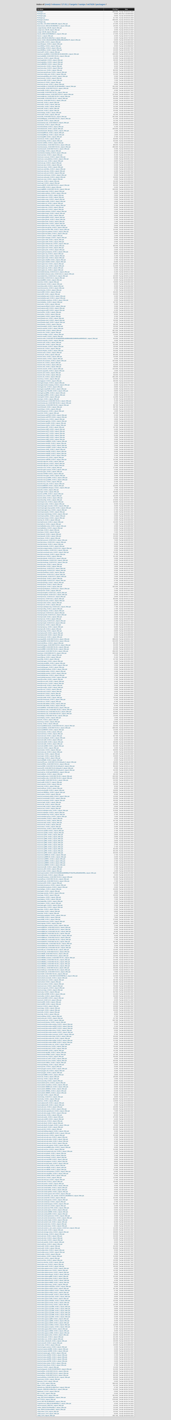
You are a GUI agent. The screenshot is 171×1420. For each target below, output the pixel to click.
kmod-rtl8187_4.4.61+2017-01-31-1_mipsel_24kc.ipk (52, 955)
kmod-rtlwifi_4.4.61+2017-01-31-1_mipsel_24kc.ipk (52, 974)
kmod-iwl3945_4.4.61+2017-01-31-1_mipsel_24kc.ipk (53, 647)
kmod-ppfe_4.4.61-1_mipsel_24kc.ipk (48, 891)
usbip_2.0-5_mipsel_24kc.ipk (46, 1415)
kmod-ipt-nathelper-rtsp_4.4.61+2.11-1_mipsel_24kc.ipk (54, 606)
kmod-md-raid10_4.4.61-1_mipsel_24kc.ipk (50, 742)
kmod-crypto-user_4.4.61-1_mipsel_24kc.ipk (50, 266)
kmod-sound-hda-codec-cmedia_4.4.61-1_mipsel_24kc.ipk (55, 1032)
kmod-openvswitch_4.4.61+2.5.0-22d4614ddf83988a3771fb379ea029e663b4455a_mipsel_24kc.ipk (66, 873)
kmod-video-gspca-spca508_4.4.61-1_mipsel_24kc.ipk (53, 1314)
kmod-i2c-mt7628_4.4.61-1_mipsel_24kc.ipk (50, 473)
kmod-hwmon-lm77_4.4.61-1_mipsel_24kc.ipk (51, 433)
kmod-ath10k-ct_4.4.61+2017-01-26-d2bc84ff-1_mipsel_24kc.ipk (56, 86)
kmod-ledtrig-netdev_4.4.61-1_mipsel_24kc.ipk (51, 671)
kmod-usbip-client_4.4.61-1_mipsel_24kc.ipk (50, 1250)
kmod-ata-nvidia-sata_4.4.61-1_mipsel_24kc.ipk (51, 74)
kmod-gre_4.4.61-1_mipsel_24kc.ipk (48, 399)
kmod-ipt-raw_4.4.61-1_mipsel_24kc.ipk (49, 619)
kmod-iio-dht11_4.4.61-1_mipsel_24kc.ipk (49, 498)
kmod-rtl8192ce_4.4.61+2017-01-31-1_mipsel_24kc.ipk (53, 959)
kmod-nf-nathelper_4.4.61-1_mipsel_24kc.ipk (50, 812)
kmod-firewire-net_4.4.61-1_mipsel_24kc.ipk (50, 318)
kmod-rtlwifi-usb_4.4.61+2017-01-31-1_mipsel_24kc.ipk (53, 971)
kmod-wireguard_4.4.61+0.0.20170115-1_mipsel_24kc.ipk (54, 1369)
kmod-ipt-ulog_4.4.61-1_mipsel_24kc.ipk (49, 631)
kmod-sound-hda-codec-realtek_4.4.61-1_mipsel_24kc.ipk (54, 1040)
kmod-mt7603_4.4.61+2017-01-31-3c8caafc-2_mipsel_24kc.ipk (56, 766)
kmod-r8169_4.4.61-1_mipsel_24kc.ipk (48, 919)
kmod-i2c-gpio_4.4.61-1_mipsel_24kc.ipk (49, 471)
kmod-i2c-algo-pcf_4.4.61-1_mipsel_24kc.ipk (50, 465)
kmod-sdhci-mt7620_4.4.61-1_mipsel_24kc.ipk (51, 994)
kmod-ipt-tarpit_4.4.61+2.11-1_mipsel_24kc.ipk (51, 623)
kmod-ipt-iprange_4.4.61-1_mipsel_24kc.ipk (50, 582)
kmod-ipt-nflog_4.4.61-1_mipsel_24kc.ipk (49, 608)
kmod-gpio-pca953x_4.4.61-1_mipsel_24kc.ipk (51, 393)
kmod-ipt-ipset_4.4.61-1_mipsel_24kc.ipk (49, 586)
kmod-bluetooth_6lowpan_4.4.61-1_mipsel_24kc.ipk (53, 130)
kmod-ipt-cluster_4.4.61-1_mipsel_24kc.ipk (50, 544)
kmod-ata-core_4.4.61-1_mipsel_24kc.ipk (49, 70)
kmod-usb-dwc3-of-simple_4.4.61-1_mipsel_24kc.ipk (53, 1125)
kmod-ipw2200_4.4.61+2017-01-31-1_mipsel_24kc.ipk (53, 641)
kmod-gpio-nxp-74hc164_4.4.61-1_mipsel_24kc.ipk (52, 391)
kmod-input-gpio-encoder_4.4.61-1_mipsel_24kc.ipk (53, 506)
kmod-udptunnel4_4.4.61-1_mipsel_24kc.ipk (50, 1103)
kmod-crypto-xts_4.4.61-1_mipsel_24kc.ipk (50, 270)
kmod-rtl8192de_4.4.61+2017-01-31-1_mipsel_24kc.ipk (53, 963)
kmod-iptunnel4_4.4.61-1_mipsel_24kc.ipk (50, 633)
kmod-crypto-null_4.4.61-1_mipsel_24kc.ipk (50, 247)
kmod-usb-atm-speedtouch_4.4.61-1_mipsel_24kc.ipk (53, 1111)
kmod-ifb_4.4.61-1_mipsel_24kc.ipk (48, 489)
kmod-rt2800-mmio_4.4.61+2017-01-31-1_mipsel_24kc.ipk (54, 935)
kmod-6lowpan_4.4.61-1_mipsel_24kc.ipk (49, 44)
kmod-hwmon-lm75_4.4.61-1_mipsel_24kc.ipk (51, 431)
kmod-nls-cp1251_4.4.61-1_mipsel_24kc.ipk (50, 832)
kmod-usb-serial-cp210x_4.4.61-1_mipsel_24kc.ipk (52, 1191)
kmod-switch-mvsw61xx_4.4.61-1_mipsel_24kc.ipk (52, 1084)
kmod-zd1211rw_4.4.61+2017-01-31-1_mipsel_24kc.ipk (53, 1377)
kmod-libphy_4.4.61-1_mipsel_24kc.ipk (49, 717)
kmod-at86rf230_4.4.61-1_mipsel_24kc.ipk (50, 64)
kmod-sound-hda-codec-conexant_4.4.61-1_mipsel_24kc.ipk (55, 1034)
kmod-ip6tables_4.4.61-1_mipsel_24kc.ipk (50, 528)
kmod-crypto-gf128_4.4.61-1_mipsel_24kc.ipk (51, 217)
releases (56, 4)
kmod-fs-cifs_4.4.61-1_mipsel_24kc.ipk (49, 332)
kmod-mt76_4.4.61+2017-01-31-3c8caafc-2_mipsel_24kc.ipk (55, 768)
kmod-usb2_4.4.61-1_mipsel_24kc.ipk (48, 1246)
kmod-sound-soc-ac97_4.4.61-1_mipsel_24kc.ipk (52, 1058)
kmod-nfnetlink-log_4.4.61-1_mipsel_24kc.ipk (51, 814)
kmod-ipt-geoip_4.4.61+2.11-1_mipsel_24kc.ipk (51, 570)
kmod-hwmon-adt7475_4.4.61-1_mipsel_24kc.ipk (52, 417)
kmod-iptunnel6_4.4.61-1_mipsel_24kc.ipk (50, 635)
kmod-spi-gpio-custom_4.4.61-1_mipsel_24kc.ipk (52, 1068)
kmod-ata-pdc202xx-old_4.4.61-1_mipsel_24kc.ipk (52, 76)
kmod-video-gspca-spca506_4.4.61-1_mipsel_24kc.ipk (53, 1312)
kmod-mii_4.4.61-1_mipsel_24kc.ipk (48, 748)
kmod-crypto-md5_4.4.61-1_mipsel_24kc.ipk (50, 241)
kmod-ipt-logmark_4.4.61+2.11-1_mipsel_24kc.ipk (52, 594)
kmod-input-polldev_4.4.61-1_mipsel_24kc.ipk (51, 516)
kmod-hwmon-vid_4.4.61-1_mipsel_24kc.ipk (50, 457)
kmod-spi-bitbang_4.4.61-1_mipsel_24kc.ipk (50, 1064)
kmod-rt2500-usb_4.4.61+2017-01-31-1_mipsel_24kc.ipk (54, 931)
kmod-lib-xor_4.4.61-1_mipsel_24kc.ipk (49, 701)
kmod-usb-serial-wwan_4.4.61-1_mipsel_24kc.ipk (52, 1226)
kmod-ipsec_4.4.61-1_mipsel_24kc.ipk (48, 538)
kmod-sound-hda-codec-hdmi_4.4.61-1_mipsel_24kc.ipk (54, 1036)
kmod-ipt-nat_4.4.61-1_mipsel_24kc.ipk (49, 604)
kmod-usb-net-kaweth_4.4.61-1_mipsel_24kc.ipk (52, 1157)
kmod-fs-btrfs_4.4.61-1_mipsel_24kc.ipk (49, 330)
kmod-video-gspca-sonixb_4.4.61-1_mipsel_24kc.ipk (53, 1302)
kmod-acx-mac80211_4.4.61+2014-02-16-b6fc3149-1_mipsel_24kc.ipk (58, 54)
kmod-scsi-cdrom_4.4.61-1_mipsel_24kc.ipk (50, 984)
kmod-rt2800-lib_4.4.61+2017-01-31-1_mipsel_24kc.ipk (53, 933)
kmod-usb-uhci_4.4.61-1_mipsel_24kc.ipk (49, 1238)
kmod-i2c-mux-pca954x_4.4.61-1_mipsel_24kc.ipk (52, 479)
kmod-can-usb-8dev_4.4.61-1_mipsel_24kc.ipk (51, 169)
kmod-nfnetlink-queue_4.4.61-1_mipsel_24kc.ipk (52, 816)
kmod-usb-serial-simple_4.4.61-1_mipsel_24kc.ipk (52, 1220)
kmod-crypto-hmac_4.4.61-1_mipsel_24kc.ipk (51, 223)
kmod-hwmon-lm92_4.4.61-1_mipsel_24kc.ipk (51, 439)
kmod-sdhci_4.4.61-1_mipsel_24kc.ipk (48, 996)
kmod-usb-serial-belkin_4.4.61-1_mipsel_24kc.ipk (52, 1187)
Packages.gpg (41, 15)
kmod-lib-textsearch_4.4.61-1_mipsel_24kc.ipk (51, 699)
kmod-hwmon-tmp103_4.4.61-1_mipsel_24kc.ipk (51, 453)
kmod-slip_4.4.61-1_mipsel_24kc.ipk (48, 1014)
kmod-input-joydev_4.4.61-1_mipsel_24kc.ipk (51, 512)
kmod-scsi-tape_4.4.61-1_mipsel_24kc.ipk (50, 990)
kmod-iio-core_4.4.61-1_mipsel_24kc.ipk (49, 495)
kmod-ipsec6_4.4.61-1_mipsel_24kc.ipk (49, 536)
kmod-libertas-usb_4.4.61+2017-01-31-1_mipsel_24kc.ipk (54, 713)
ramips (82, 4)
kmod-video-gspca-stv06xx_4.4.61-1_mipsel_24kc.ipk (53, 1324)
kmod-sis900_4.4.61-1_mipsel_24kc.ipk (49, 1004)
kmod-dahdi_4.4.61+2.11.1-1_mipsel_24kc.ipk (51, 278)
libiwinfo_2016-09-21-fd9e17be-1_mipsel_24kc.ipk (52, 1389)
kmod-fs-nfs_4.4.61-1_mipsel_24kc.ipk (49, 362)
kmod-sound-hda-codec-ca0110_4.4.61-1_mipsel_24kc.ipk (54, 1026)
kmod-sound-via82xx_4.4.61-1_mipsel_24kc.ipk (51, 1062)
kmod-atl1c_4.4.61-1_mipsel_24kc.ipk (48, 104)
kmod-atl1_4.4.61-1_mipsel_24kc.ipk (48, 102)
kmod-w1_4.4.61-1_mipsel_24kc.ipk (48, 1367)
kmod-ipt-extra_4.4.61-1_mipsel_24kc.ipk (49, 564)
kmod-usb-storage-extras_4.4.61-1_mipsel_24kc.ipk (53, 1232)
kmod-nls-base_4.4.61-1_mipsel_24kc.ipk (49, 828)
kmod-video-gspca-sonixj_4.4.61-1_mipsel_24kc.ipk (53, 1304)
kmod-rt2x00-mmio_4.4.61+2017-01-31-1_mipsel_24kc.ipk (54, 943)
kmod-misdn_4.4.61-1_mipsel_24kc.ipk (49, 750)
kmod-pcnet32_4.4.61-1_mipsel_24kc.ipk (49, 883)
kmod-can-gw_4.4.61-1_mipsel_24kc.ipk (49, 163)
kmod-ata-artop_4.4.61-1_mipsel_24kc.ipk (50, 68)
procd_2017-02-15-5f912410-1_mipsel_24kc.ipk (51, 1401)
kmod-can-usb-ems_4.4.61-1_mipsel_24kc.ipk (51, 171)
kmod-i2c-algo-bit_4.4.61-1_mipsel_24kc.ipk (50, 461)
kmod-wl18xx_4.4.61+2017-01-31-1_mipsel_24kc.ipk (52, 1373)
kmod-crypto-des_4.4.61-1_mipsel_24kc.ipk (50, 207)
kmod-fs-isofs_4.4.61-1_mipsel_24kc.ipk (49, 352)
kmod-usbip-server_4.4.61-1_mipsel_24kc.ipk (51, 1252)
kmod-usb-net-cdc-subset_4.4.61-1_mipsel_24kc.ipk (53, 1145)
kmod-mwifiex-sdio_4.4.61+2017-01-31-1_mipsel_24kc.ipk (54, 778)
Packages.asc (41, 13)
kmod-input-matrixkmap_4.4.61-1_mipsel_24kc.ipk (52, 514)
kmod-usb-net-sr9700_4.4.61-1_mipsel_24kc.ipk (51, 1175)
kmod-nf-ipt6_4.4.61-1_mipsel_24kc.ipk (49, 802)
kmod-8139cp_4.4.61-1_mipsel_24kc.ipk (49, 48)
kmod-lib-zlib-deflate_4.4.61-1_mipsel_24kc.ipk (51, 703)
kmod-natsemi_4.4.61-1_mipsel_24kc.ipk (49, 784)
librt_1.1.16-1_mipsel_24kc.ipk (46, 1393)
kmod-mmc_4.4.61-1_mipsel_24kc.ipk (48, 754)
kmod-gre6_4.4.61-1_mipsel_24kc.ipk (48, 397)
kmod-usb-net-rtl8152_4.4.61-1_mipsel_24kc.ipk (51, 1169)
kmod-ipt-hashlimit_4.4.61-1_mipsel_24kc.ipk (51, 572)
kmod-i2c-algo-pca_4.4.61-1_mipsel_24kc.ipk (51, 463)
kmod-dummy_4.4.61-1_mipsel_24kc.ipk (49, 290)
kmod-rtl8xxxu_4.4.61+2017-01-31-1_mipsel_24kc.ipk (53, 967)
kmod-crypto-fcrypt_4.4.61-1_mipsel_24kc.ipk (51, 213)
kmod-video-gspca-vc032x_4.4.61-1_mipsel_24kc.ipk (53, 1333)
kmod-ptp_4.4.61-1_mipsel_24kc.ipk (48, 913)
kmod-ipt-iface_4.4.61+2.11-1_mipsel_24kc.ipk (51, 574)
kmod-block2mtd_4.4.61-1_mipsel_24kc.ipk (50, 126)
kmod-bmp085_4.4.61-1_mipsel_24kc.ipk (49, 136)
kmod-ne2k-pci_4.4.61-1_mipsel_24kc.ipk (49, 788)
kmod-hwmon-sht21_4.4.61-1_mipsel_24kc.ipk (51, 449)
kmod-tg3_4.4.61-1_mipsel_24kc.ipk (48, 1095)
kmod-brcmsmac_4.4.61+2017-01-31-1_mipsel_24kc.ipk (54, 147)
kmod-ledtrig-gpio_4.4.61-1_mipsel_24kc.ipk (50, 667)
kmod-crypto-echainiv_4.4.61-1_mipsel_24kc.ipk (52, 211)
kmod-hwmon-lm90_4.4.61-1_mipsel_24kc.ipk (51, 437)
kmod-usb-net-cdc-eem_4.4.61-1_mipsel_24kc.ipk (52, 1137)
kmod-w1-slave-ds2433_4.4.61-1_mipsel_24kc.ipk (52, 1359)
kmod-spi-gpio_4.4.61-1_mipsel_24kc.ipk (49, 1072)
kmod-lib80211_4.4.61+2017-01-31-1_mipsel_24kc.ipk (53, 707)
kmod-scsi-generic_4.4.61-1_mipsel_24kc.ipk (50, 988)
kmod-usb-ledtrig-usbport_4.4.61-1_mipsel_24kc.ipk (53, 1131)
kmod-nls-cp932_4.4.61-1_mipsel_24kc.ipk (50, 848)
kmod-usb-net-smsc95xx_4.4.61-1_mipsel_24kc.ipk (52, 1173)
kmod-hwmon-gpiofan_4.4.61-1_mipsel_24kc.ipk (52, 421)
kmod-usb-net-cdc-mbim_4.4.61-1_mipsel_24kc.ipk (52, 1141)
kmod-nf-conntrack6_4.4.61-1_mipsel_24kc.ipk (51, 798)
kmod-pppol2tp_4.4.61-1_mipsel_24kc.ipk (50, 901)
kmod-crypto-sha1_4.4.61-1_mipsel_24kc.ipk (50, 257)
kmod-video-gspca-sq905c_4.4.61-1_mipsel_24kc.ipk (53, 1320)
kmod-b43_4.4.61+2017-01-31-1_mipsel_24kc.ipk (52, 116)
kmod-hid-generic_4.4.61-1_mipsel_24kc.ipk (50, 411)
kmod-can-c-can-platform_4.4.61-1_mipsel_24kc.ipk (53, 159)
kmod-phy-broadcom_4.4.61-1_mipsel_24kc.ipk (51, 885)
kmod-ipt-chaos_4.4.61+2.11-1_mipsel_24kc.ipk (51, 542)
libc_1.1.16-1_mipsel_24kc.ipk (46, 1383)
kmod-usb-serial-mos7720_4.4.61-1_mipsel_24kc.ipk (53, 1208)
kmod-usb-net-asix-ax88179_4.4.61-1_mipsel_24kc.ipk (53, 1133)
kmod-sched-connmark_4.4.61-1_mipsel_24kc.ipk (52, 978)
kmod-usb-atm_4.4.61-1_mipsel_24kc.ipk (49, 1115)
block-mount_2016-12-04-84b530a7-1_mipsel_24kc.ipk (53, 26)
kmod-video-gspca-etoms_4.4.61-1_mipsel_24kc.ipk (53, 1272)
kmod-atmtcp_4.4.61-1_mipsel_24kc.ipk (49, 112)
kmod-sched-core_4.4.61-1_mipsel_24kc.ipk (50, 980)
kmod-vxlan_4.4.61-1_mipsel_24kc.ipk (48, 1345)
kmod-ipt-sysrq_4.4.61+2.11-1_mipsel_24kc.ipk (51, 621)
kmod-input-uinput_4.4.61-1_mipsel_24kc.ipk (51, 518)
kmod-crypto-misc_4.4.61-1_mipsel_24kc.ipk (50, 245)
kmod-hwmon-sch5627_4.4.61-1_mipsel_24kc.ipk (52, 447)
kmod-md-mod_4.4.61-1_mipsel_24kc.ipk (49, 736)
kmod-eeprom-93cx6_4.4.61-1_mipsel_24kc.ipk (51, 306)
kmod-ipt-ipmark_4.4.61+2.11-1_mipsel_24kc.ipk (51, 576)
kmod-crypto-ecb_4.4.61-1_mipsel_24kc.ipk (50, 209)
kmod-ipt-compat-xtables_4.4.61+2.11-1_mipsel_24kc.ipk (54, 548)
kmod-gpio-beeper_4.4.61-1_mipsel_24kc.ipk (50, 383)
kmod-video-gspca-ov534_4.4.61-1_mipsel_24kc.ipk (53, 1292)
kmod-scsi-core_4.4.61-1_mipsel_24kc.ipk (50, 986)
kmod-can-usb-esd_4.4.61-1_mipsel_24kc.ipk (51, 173)
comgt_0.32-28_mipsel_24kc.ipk (47, 32)
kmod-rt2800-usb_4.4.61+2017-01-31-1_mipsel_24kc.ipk (54, 939)
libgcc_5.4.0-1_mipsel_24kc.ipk (46, 1385)
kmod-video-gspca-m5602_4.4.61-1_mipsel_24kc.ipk (53, 1282)
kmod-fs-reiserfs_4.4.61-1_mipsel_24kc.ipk (50, 368)
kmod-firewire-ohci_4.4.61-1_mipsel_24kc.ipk (51, 320)
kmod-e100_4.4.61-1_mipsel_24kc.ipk (48, 294)
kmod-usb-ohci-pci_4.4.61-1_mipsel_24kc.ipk (51, 1179)
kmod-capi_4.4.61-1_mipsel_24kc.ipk (48, 183)
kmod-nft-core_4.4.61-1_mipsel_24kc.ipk (49, 820)
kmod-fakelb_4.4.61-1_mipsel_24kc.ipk (49, 316)
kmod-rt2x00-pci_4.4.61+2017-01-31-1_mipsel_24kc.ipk (53, 945)
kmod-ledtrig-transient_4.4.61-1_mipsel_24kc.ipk (52, 677)
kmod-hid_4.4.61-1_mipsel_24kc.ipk (48, 413)
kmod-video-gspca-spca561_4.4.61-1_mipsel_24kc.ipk (53, 1316)
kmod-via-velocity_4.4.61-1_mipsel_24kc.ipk (50, 1262)
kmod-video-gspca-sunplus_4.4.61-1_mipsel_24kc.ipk (53, 1327)
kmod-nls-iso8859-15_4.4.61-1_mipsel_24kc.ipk (51, 857)
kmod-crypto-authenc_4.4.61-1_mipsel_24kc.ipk (51, 193)
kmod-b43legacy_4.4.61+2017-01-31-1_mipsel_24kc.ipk (54, 118)
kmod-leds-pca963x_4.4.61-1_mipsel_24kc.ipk (51, 663)
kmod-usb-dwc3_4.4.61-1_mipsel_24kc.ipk (50, 1127)
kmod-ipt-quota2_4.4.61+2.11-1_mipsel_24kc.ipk (51, 614)
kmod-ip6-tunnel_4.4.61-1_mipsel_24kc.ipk (50, 522)
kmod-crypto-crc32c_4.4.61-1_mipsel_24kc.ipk (51, 201)
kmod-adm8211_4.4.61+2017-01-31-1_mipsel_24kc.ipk (53, 56)
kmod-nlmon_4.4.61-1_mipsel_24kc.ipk (49, 826)
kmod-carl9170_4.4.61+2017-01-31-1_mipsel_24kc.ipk (53, 185)
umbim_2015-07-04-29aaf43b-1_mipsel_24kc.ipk (51, 1407)
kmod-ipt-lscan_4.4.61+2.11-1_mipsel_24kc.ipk (51, 596)
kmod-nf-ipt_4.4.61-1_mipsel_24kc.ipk (48, 804)
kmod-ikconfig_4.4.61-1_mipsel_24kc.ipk (49, 500)
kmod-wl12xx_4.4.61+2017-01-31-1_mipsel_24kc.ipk (52, 1371)
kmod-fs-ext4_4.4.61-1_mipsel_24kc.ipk (49, 342)
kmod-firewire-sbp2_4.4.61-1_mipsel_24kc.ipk (51, 322)
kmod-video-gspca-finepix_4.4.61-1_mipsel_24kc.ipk (53, 1274)
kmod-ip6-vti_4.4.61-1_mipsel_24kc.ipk (49, 524)
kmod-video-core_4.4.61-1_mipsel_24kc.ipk (50, 1264)
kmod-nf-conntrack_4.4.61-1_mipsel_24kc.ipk (51, 800)
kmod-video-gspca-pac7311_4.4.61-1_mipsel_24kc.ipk (53, 1296)
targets (73, 4)
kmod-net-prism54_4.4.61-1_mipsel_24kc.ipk (50, 790)
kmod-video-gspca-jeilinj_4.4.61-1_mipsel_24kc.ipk (52, 1278)
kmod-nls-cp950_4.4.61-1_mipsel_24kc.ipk (50, 852)
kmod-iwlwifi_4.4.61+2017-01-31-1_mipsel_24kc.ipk (52, 651)
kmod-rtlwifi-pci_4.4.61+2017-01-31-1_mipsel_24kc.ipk (53, 970)
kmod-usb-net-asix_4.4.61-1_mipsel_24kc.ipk (51, 1135)
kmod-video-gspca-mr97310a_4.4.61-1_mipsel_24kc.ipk (54, 1286)
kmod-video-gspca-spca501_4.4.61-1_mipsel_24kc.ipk (53, 1308)
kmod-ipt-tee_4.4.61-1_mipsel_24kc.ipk (49, 625)
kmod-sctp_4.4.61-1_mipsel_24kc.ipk (48, 992)
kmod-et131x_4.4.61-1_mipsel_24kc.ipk (49, 312)
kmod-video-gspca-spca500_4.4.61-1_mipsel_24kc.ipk (53, 1306)
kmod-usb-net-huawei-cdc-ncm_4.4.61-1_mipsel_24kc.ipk (54, 1151)
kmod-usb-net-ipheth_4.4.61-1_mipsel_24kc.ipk (51, 1153)
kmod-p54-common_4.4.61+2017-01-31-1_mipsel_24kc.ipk (54, 877)
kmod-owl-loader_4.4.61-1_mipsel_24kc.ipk (50, 875)
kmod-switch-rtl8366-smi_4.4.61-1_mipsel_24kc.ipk (52, 1086)
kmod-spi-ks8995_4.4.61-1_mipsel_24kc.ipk (50, 1074)
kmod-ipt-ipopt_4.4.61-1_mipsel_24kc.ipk (49, 578)
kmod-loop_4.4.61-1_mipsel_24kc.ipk (48, 721)
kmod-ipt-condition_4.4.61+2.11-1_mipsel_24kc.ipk (52, 550)
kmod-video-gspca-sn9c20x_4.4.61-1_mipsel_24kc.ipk (53, 1300)
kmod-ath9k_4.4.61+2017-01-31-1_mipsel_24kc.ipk (52, 98)
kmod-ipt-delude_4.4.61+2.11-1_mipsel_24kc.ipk (51, 558)
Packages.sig (41, 21)
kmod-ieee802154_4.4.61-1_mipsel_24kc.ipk (50, 485)
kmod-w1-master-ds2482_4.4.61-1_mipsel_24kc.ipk (52, 1349)
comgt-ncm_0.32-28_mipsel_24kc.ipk (48, 30)
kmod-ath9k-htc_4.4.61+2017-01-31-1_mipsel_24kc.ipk (53, 96)
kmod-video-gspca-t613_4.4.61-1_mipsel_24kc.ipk (52, 1329)
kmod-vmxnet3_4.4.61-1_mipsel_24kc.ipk (49, 1343)
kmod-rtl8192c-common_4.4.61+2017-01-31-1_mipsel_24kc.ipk (56, 957)
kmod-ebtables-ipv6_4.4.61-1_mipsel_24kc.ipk (51, 298)
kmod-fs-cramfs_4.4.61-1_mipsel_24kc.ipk (50, 336)
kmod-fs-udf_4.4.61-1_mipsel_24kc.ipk (49, 372)
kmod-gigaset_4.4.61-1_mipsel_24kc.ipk (49, 381)
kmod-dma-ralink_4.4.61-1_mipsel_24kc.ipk (50, 286)
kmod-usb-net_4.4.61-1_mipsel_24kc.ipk (49, 1177)
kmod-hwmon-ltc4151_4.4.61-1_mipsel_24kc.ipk (51, 443)
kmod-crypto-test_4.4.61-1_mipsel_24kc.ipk (50, 264)
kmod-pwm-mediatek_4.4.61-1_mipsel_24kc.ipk (51, 915)
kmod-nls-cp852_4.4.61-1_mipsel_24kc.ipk (50, 840)
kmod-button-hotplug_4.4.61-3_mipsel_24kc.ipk (51, 153)
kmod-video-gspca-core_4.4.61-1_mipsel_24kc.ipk (52, 1270)
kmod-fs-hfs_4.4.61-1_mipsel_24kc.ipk (49, 348)
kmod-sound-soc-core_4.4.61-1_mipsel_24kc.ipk (52, 1060)
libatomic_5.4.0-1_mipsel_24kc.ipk (47, 1381)
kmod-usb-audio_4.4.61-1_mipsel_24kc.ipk (50, 1117)
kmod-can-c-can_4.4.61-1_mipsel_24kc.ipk (50, 161)
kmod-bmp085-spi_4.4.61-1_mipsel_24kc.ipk (50, 134)
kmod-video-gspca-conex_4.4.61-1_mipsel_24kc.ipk (53, 1268)
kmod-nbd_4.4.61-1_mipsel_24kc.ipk (48, 786)
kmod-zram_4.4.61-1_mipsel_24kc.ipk (48, 1379)
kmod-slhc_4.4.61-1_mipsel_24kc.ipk (48, 1012)
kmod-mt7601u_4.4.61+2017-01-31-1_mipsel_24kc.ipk (53, 764)
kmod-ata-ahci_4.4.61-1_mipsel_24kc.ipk (49, 66)
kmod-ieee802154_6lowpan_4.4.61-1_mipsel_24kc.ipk (53, 487)
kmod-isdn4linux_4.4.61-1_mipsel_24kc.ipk (50, 643)
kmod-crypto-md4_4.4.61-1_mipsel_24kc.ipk (50, 239)
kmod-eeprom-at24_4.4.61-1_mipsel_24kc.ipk (51, 308)
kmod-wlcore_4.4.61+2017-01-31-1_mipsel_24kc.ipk (52, 1375)
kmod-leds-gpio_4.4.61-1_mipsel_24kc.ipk (50, 661)
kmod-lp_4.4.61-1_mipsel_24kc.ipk (47, 723)
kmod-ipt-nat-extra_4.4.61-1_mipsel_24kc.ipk (50, 600)
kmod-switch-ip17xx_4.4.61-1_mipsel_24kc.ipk (51, 1082)
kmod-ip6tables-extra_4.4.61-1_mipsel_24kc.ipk (51, 526)
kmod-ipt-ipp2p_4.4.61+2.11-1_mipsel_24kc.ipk (51, 580)
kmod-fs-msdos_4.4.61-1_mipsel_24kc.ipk (50, 358)
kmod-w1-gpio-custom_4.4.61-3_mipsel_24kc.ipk (52, 1347)
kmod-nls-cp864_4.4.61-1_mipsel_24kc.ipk (50, 844)
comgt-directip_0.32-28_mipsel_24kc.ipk (49, 28)
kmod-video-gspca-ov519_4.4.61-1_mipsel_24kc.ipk (53, 1288)
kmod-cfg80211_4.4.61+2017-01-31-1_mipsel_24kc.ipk (53, 189)
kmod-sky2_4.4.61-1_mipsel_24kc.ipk (48, 1010)
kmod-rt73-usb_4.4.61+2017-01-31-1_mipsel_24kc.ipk (53, 951)
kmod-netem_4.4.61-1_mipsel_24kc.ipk (49, 794)
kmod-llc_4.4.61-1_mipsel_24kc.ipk (47, 719)
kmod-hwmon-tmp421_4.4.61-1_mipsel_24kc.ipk (51, 455)
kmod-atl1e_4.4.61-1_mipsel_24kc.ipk (48, 106)
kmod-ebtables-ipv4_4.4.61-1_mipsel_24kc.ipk (51, 296)
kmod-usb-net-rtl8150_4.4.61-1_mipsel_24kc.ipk (51, 1167)
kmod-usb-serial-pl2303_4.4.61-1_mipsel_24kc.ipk (52, 1214)
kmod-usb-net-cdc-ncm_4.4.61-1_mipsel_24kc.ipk (52, 1143)
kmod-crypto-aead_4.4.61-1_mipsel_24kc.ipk (50, 191)
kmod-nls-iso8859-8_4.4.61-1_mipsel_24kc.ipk (51, 865)
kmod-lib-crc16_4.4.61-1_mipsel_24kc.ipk (49, 685)
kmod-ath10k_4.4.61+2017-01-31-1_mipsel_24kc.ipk (52, 88)
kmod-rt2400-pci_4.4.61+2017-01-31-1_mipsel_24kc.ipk (53, 927)
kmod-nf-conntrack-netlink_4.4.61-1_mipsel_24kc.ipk (53, 796)
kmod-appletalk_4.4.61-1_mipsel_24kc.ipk (50, 60)
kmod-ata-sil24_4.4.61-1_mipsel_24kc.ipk (49, 80)
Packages (40, 11)
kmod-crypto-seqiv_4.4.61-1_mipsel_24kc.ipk (51, 255)
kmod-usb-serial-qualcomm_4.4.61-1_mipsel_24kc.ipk (53, 1216)
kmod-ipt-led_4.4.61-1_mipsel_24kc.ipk (49, 590)
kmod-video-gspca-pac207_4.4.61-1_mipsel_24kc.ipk (53, 1294)
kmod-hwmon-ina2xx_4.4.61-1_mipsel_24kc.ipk (51, 425)
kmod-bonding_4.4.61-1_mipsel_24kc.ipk (49, 141)
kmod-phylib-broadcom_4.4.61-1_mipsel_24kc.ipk (52, 887)
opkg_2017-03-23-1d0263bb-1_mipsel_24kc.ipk (51, 1397)
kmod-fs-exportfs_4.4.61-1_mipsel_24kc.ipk (50, 340)
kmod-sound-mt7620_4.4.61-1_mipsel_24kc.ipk (51, 1054)
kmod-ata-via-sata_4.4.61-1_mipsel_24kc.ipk (50, 84)
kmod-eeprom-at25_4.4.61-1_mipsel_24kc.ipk (51, 310)
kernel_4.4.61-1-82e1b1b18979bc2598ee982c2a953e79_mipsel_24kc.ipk (58, 40)
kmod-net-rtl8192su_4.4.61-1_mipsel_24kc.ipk (51, 792)
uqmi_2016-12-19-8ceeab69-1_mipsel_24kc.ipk (51, 1409)
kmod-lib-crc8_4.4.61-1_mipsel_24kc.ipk (49, 691)
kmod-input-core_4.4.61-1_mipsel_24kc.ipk (50, 502)
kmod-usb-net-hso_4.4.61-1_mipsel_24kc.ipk (50, 1149)
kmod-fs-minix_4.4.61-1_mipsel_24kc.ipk (49, 356)
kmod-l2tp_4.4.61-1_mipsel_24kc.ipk (48, 659)
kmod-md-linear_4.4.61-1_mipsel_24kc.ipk (50, 733)
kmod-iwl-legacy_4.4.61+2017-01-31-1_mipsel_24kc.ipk (53, 645)
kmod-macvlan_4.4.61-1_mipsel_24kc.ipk (49, 731)
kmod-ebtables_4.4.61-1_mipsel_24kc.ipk (49, 302)
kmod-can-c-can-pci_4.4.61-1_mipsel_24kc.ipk (51, 157)
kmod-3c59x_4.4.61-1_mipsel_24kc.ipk (49, 42)
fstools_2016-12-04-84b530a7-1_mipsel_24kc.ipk (52, 34)
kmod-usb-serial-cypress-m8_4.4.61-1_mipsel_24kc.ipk (54, 1193)
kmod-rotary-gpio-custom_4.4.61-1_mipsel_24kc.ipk (53, 925)
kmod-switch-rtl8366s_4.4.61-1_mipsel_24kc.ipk (51, 1091)
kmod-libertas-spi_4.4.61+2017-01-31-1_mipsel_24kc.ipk (54, 711)
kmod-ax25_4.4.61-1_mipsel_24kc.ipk (48, 114)
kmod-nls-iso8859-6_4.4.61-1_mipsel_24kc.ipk (51, 863)
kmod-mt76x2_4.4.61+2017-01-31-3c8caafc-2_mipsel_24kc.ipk (56, 770)
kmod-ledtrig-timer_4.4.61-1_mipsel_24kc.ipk (50, 675)
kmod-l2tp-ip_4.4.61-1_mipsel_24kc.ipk (49, 657)
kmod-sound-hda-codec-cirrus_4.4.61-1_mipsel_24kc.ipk (54, 1030)
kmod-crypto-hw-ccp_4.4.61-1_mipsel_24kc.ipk (51, 225)
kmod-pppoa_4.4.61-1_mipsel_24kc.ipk (49, 897)
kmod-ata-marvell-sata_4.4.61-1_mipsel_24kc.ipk (52, 72)
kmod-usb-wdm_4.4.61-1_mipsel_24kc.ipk (50, 1240)
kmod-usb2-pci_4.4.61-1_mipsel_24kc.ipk (49, 1244)
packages (100, 4)
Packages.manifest (43, 19)
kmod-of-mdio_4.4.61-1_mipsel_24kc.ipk (49, 871)
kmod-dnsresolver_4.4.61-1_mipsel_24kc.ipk (50, 288)
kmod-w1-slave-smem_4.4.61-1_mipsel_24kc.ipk (51, 1363)
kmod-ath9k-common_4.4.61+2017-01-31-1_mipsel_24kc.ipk (55, 94)
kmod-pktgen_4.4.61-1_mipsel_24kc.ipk (49, 889)
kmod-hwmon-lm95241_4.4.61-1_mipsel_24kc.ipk (52, 441)
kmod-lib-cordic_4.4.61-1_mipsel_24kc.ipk (50, 679)
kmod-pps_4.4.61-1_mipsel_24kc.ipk (48, 909)
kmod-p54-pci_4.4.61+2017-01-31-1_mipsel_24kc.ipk (53, 879)
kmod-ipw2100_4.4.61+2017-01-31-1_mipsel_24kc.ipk (53, 639)
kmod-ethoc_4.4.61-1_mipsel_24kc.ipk (48, 314)
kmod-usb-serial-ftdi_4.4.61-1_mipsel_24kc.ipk (51, 1197)
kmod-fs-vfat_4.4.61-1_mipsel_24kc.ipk (49, 374)
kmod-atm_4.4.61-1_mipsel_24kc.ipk (48, 110)
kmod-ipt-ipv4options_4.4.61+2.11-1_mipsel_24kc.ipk (53, 588)
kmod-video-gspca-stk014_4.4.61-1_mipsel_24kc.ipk (53, 1322)
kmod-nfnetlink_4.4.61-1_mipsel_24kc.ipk (49, 818)
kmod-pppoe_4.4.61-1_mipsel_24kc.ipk (49, 899)
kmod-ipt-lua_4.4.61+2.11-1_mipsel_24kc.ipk (50, 598)
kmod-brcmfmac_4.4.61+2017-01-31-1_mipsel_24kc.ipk (53, 145)
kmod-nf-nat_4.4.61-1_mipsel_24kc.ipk (49, 808)
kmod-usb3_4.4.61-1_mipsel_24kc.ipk (48, 1248)
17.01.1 (65, 4)
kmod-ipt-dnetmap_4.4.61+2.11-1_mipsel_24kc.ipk (52, 562)
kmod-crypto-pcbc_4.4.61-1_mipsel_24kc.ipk (50, 249)
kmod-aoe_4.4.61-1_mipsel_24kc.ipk (48, 58)
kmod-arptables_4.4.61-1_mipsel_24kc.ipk (50, 62)
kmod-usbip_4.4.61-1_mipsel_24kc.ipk (48, 1254)
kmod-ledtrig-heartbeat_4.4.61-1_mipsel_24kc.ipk (52, 669)
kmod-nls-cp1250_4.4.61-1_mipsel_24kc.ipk (50, 830)
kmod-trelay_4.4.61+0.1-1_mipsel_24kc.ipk (50, 1097)
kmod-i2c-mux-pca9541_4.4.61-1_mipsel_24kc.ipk (52, 477)
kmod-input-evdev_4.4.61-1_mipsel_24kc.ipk (50, 504)
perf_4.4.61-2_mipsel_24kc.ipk (46, 1399)
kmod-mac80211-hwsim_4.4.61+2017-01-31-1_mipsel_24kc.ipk (56, 725)
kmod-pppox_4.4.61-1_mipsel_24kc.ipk (49, 903)
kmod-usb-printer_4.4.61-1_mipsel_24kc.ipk (50, 1183)
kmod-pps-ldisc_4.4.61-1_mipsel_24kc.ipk (50, 907)
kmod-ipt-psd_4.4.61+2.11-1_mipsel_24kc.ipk (50, 612)
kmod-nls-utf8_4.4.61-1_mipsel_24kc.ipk (49, 869)
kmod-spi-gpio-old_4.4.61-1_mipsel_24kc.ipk (50, 1070)
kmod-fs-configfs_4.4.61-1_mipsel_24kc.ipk (50, 334)
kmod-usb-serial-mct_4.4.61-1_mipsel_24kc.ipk (51, 1205)
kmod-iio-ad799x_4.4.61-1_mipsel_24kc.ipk (50, 493)
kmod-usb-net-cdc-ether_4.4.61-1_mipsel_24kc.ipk (52, 1139)
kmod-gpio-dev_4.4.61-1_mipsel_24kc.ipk (49, 387)
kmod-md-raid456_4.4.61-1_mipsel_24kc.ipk (50, 746)
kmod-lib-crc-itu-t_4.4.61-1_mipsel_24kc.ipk (50, 683)
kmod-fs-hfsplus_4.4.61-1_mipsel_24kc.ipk (50, 350)
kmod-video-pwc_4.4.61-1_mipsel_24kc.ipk (50, 1337)
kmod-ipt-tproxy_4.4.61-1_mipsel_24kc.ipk (50, 627)
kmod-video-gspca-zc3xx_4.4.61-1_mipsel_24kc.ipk (52, 1335)
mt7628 (90, 4)
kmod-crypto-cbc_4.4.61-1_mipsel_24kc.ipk (50, 195)
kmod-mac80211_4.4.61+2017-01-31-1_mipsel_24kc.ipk (53, 727)
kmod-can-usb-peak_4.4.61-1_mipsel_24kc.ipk (51, 177)
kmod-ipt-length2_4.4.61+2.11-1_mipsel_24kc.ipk (52, 592)
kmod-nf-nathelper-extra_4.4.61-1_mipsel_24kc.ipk (52, 810)
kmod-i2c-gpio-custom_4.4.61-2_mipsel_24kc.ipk (52, 469)
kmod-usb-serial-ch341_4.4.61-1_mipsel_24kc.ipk (52, 1189)
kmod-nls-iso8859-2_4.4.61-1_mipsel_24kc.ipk (51, 861)
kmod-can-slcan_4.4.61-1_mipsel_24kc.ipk (50, 167)
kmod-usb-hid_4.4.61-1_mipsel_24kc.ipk (49, 1129)
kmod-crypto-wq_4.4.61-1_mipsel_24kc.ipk (50, 268)
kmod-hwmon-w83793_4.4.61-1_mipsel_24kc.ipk (51, 459)
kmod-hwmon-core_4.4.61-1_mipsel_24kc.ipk (51, 419)
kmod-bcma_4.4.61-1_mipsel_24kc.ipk (48, 124)
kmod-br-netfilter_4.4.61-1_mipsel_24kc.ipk (50, 142)
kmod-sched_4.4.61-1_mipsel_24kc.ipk (49, 982)
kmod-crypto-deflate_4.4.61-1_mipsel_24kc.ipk (51, 205)
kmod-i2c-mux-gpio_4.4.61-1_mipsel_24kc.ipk (51, 475)
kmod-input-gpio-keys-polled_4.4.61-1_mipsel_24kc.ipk (54, 508)
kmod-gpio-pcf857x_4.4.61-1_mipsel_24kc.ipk (51, 395)
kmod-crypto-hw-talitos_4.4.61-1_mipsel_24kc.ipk (52, 233)
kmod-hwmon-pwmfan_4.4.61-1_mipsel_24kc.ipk (52, 445)
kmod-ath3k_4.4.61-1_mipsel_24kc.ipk (48, 90)
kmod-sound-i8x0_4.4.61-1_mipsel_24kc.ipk (50, 1050)
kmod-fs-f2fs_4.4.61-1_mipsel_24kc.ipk (49, 344)
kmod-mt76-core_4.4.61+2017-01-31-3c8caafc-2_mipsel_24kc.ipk (56, 762)
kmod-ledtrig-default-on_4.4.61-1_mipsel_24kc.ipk (52, 665)
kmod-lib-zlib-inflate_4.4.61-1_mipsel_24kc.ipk (51, 705)
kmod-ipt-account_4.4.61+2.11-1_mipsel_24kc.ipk (52, 540)
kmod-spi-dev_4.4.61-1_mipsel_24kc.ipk (49, 1066)
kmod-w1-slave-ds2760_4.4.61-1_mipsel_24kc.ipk (52, 1361)
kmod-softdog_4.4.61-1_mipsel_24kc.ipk (49, 1016)
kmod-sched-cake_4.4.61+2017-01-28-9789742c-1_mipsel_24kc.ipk (57, 976)
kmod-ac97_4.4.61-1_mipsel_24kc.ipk (48, 52)
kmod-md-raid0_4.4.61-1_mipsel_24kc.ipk (49, 740)
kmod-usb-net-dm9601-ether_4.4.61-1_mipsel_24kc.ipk (53, 1147)
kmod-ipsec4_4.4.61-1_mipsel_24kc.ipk (49, 534)
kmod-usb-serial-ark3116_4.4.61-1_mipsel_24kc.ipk (52, 1185)
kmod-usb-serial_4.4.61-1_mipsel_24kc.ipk (50, 1230)
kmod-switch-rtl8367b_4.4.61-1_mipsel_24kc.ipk (51, 1093)
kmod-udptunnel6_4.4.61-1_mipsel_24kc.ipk (50, 1105)
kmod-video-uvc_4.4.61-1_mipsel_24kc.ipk (50, 1339)
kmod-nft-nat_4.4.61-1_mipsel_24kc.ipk (49, 824)
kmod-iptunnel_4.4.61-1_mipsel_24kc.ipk (49, 637)
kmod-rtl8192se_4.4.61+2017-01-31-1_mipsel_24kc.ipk (53, 965)
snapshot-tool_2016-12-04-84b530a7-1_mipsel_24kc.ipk (54, 1403)
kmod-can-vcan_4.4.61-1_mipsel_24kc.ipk (50, 179)
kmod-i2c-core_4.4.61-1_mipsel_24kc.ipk (49, 467)
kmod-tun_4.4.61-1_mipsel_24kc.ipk (48, 1101)
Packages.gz (41, 17)
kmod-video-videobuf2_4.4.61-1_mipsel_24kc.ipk (52, 1341)
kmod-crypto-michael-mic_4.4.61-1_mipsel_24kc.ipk (53, 243)
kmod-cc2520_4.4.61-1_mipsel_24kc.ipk (49, 187)
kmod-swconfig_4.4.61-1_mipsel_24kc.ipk (50, 1080)
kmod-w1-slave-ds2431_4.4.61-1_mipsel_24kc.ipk (52, 1357)
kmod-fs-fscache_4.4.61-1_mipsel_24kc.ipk (50, 346)
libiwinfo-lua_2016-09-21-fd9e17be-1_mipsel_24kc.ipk (53, 1387)
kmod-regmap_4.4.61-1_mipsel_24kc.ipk (49, 923)
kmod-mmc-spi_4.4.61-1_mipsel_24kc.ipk (49, 752)
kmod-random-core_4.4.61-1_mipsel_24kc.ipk (51, 921)
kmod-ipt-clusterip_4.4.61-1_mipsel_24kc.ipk (50, 546)
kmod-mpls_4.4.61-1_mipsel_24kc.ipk (48, 756)
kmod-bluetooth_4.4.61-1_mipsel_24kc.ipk (50, 128)
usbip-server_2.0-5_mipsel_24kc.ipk (48, 1413)
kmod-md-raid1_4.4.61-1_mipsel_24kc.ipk (49, 744)
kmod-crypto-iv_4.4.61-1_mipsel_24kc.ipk (49, 235)
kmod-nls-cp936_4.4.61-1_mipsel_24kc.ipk (50, 851)
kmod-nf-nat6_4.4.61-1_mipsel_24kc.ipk (49, 806)
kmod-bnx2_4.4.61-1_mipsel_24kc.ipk (48, 138)
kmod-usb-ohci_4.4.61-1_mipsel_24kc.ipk (49, 1181)
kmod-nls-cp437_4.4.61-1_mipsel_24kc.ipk (50, 834)
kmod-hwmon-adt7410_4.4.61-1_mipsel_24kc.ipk (52, 415)
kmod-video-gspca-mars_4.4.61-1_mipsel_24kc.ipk (52, 1284)
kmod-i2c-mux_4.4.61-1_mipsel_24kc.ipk (49, 481)
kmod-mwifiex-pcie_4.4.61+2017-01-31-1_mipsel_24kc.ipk (54, 776)
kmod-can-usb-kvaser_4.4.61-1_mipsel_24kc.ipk (51, 175)
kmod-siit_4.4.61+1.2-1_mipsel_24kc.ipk (49, 1000)
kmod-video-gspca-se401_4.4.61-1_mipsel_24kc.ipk (53, 1298)
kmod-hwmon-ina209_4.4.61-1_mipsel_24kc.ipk (51, 423)
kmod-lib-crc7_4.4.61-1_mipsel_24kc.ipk (49, 689)
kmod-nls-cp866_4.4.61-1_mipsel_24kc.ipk (50, 846)
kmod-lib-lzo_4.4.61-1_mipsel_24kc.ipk (49, 695)
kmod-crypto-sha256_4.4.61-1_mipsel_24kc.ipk (51, 260)
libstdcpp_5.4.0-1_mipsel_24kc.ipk (47, 1395)
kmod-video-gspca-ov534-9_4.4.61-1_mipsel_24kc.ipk (53, 1290)
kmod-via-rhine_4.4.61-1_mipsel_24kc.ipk (49, 1260)
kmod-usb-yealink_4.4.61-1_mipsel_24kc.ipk (50, 1242)
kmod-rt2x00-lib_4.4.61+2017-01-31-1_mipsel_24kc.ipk (53, 941)
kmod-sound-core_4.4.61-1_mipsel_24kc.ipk (50, 1020)
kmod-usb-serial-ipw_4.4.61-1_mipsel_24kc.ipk (51, 1201)
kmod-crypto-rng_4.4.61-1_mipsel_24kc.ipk (50, 253)
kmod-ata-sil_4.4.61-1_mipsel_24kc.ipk (49, 82)
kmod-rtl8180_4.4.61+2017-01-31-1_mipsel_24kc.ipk (52, 953)
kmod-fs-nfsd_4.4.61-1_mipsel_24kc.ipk (49, 364)
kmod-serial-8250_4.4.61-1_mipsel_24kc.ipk (50, 998)
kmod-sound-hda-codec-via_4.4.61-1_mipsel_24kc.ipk (53, 1044)
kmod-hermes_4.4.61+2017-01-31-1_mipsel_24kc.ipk (53, 405)
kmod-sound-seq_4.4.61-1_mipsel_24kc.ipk (50, 1056)
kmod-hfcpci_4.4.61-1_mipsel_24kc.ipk (49, 409)
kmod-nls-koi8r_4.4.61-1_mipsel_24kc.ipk (49, 867)
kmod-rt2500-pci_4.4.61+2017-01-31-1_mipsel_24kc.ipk (53, 929)
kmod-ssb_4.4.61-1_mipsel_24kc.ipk (48, 1076)
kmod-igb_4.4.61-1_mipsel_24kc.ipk (48, 491)
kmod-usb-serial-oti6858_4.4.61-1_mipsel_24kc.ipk (52, 1212)
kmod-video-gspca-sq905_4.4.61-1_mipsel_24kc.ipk (53, 1318)
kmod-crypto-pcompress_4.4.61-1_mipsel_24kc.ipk (52, 251)
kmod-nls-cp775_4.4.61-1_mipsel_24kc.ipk (50, 836)
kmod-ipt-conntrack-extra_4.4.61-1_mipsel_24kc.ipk (53, 552)
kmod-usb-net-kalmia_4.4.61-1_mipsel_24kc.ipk (51, 1155)
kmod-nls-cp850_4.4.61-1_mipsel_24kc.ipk (50, 838)
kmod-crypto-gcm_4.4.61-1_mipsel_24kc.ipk (50, 215)
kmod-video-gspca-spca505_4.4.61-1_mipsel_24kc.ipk (53, 1310)
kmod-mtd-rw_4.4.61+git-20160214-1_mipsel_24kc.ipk (53, 772)
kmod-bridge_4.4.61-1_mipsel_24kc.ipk (49, 151)
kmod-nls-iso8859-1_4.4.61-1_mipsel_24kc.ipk (51, 859)
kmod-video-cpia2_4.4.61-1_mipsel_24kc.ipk (50, 1266)
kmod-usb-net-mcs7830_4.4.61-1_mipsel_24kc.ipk (52, 1159)
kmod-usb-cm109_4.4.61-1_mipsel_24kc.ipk (50, 1119)
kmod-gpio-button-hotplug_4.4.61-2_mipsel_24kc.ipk (53, 385)
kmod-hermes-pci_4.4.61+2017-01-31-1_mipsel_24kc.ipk (54, 401)
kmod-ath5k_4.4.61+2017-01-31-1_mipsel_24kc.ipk (52, 92)
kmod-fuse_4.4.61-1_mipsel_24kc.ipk (48, 379)
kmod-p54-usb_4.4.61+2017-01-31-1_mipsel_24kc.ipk (53, 881)
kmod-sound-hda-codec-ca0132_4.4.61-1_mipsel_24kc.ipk (55, 1028)
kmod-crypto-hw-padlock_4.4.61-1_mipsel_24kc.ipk (52, 231)
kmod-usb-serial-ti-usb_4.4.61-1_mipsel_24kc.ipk (52, 1222)
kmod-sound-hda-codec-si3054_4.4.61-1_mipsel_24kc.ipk (54, 1042)
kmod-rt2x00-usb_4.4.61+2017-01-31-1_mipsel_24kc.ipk (54, 947)
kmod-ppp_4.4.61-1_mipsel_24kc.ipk (48, 895)
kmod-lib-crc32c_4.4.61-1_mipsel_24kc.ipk (50, 687)
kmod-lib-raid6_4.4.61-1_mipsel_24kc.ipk (49, 697)
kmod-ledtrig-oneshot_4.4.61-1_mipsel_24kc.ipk (51, 673)
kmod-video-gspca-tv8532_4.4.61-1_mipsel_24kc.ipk (53, 1331)
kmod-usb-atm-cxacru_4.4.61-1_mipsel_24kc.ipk (52, 1109)
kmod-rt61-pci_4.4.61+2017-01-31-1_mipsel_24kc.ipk (53, 949)
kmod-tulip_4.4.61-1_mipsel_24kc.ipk (48, 1099)
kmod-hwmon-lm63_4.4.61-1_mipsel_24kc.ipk (51, 429)
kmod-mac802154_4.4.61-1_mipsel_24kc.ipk (50, 729)
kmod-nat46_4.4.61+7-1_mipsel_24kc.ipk (49, 782)
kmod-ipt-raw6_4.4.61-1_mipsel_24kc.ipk (49, 617)
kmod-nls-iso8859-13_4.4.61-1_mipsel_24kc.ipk (51, 855)
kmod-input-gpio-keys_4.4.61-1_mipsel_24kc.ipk (52, 510)
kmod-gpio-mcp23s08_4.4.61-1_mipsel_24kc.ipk (51, 389)
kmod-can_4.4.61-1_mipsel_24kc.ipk (48, 181)
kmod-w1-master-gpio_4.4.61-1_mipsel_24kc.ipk (51, 1353)
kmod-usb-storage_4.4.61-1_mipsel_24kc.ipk (50, 1234)
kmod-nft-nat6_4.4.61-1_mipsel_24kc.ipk (49, 822)
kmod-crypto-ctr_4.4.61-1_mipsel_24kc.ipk (50, 203)
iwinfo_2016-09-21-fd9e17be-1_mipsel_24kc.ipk (51, 38)
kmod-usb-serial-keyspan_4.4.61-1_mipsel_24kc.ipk (53, 1203)
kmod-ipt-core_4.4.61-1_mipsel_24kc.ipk (49, 556)
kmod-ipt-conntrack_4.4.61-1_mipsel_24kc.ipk (51, 554)
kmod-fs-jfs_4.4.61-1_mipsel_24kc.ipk (48, 354)
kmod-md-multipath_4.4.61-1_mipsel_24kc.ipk (51, 738)
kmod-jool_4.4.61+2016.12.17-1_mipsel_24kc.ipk (51, 653)
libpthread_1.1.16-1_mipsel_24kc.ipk (48, 1391)
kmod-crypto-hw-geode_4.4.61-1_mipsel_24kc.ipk (52, 227)
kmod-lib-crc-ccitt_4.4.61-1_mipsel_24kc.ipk (50, 681)
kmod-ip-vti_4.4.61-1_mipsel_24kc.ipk (48, 520)
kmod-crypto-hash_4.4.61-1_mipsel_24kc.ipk (50, 221)
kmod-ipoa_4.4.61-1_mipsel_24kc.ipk (48, 532)
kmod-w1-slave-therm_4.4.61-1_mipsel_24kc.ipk (51, 1365)
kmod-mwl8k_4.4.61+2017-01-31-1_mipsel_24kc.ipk (52, 780)
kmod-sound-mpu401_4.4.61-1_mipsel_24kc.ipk (51, 1052)
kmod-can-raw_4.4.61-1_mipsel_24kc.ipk (49, 165)
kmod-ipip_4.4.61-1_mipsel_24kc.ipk (48, 530)
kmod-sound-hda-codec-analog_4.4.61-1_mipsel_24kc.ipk (54, 1024)
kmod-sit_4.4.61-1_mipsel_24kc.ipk (48, 1006)
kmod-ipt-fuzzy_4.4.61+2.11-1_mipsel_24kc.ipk (51, 568)
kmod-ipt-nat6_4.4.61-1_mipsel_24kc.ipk (49, 602)
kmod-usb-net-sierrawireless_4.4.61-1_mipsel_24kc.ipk (54, 1171)
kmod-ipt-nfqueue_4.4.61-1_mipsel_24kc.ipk (50, 610)
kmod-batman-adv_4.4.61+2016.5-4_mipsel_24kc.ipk (53, 122)
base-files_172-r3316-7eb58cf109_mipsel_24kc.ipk (52, 23)
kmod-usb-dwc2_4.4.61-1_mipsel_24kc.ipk (50, 1123)
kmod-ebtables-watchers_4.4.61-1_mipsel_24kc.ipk (52, 300)
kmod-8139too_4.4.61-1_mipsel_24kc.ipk (49, 50)
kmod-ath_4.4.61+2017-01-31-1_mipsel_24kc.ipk (51, 100)
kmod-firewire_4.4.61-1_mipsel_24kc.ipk (49, 324)
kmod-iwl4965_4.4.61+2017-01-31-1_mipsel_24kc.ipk (53, 649)
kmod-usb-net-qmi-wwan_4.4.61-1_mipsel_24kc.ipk (52, 1163)
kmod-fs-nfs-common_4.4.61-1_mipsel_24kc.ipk (51, 360)
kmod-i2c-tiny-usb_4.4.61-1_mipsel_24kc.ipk (50, 483)
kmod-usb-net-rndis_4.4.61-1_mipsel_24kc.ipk (51, 1165)
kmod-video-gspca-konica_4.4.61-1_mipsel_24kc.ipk (53, 1280)
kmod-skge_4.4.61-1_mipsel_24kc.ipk (48, 1008)
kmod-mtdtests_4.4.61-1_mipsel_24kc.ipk (49, 774)
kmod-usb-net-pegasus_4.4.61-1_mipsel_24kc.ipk (52, 1161)
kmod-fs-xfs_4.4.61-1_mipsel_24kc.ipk (48, 376)
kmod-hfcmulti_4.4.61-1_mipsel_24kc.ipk (49, 407)
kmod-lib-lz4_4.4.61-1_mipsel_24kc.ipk (49, 693)
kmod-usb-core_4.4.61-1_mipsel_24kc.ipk (49, 1121)
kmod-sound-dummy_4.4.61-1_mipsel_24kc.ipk (51, 1022)
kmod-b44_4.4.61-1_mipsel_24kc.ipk (48, 120)
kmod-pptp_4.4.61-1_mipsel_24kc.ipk (48, 911)
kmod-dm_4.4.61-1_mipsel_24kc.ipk (48, 282)
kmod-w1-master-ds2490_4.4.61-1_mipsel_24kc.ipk (52, 1351)
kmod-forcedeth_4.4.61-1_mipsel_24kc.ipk (50, 326)
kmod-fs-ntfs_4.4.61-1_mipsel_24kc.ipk (49, 366)
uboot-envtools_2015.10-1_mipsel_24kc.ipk (50, 1405)
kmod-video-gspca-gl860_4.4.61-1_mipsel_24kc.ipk (52, 1276)
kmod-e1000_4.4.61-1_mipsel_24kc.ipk (49, 292)
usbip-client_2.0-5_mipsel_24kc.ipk (48, 1411)
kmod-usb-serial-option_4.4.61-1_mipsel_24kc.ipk (52, 1210)
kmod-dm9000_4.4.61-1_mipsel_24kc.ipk (49, 280)
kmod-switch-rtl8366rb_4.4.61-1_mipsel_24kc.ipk (52, 1089)
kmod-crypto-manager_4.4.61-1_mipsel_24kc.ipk (52, 237)
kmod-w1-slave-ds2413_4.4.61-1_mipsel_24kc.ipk (52, 1355)
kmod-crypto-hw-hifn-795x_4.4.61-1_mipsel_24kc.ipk (53, 229)
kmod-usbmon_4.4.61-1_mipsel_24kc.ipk (49, 1256)
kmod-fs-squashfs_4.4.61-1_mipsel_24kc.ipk (50, 370)
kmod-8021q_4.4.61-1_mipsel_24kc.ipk (49, 46)
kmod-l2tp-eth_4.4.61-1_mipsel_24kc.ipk (49, 655)
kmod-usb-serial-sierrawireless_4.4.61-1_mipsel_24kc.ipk (54, 1218)
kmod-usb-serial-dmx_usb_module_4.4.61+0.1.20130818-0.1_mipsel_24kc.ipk (60, 1195)
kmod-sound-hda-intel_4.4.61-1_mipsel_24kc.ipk (52, 1048)
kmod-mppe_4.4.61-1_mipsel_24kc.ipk (48, 758)
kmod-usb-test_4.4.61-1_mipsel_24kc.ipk (49, 1236)
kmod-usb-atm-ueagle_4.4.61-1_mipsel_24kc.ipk (52, 1113)
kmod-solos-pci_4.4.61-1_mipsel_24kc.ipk (50, 1018)
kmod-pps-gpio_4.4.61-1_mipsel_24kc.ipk (50, 905)
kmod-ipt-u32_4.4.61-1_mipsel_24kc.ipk (49, 629)
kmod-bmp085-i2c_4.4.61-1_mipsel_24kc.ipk (50, 132)
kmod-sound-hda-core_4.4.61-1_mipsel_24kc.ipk (52, 1046)
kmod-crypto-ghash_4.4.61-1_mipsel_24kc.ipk (51, 219)
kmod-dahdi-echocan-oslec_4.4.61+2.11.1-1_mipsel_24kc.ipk (55, 274)
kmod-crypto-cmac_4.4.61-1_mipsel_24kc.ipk (51, 199)
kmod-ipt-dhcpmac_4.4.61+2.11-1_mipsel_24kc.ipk (52, 560)
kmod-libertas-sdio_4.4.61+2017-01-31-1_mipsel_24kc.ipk (54, 709)
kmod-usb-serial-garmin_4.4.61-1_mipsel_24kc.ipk (52, 1199)
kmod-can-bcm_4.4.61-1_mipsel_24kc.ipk (49, 155)
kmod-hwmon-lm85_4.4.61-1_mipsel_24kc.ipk (51, 435)
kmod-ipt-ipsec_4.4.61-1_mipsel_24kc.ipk (49, 584)
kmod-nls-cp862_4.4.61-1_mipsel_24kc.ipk (50, 842)
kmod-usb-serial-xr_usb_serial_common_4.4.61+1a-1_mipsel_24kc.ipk (58, 1228)
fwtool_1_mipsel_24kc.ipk (45, 36)
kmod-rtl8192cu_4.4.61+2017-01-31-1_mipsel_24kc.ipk (53, 961)
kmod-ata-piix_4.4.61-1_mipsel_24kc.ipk (49, 78)
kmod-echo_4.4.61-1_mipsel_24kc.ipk (48, 304)
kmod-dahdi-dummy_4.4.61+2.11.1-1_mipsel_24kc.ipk (53, 272)
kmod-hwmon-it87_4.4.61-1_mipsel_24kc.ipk (50, 427)
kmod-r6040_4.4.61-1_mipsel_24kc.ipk (48, 917)
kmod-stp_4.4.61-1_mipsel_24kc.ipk (48, 1078)
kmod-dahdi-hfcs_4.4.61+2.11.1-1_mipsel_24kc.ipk (52, 276)
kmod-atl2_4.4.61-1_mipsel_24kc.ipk (48, 108)
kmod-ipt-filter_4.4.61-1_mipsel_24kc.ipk (49, 566)
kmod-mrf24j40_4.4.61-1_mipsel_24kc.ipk (49, 760)
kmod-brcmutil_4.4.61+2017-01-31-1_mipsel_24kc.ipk (53, 149)
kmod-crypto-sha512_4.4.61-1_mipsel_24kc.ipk (51, 261)
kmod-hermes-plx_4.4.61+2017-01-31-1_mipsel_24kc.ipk (54, 403)
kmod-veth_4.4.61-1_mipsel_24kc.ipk (48, 1258)
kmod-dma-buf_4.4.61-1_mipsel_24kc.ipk (49, 284)
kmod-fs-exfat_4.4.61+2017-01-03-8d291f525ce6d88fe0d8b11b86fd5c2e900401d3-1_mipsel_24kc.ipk (67, 338)
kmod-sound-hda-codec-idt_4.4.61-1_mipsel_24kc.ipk (53, 1038)
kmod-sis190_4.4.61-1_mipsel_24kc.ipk (49, 1002)
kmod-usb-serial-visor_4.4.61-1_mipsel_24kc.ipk (52, 1224)
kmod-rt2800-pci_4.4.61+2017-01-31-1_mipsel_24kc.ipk (53, 937)
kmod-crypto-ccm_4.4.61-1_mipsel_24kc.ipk (50, 197)
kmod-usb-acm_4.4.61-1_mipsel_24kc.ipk (49, 1107)
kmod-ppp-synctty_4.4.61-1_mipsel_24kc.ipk (50, 893)
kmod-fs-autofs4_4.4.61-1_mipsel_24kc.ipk (50, 328)
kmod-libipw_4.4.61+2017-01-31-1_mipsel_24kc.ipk (52, 715)
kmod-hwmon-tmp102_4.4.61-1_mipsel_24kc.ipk (51, 451)
